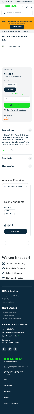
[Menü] (2, 6)
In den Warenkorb (18, 105)
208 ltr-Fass (10, 89)
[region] (17, 55)
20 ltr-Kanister (11, 85)
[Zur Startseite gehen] (11, 6)
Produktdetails (14, 231)
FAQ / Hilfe (5, 299)
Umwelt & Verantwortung (9, 312)
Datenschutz (8, 385)
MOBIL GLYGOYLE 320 (14, 202)
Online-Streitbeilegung (11, 403)
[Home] (13, 360)
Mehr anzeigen (9, 150)
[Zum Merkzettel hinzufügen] (26, 187)
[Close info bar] (32, 19)
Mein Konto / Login (8, 302)
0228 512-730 (8, 1)
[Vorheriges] (4, 243)
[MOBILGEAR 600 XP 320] (17, 55)
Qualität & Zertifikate (8, 315)
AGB (5, 380)
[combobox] (20, 12)
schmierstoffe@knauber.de (24, 1)
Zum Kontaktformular (9, 336)
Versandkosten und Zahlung (10, 296)
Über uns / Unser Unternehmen (11, 318)
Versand (19, 76)
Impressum (7, 391)
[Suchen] (4, 12)
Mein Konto (22, 7)
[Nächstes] (30, 243)
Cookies (6, 397)
